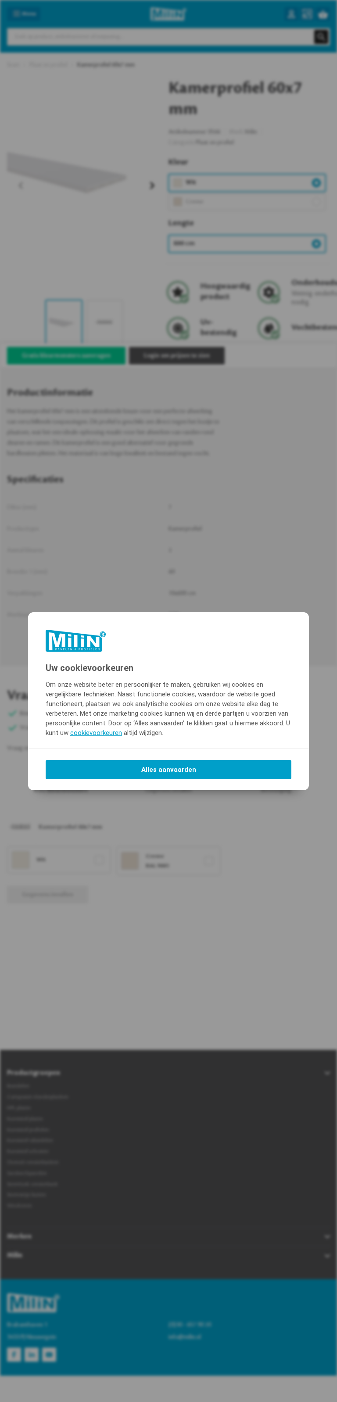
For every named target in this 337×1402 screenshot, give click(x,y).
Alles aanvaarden (168, 770)
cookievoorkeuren (96, 733)
